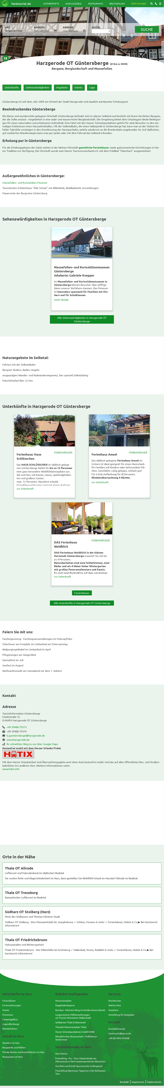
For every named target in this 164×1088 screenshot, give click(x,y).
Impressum (138, 1081)
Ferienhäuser (63, 452)
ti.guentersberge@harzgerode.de (26, 735)
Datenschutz (154, 1081)
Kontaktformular (116, 1028)
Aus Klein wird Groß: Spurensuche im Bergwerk (78, 1066)
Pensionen (7, 1014)
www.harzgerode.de (18, 739)
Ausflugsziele (73, 3)
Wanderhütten (9, 1028)
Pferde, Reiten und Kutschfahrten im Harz (23, 1052)
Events (78, 87)
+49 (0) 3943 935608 (118, 1038)
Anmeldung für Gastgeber (121, 1014)
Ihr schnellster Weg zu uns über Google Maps (32, 743)
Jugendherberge (10, 1023)
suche (147, 29)
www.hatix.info (10, 768)
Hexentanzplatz (63, 1000)
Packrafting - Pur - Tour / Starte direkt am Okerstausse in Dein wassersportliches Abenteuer (80, 1060)
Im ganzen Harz (14, 30)
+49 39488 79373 (17, 727)
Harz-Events (61, 1053)
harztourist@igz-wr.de (119, 1033)
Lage (92, 87)
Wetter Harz (114, 1005)
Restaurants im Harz (12, 1056)
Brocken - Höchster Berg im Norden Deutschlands (80, 1010)
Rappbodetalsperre (65, 1005)
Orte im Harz (138, 3)
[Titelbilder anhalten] (5, 58)
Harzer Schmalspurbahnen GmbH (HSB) (75, 1031)
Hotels (5, 1010)
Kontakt (124, 1081)
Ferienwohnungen (11, 1005)
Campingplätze (10, 1019)
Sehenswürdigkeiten (37, 87)
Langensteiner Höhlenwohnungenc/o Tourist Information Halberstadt (73, 1016)
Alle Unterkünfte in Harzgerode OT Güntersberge (82, 602)
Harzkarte (113, 1010)
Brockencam (117, 3)
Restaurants (95, 3)
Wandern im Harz (11, 1042)
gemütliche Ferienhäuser (94, 147)
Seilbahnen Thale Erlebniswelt (70, 1022)
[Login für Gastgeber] (160, 3)
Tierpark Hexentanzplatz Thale (70, 1027)
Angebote (62, 87)
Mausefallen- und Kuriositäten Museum (24, 182)
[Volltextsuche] (151, 3)
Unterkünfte (51, 3)
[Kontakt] (156, 3)
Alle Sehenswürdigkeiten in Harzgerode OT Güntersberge (82, 319)
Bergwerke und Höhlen (14, 1047)
